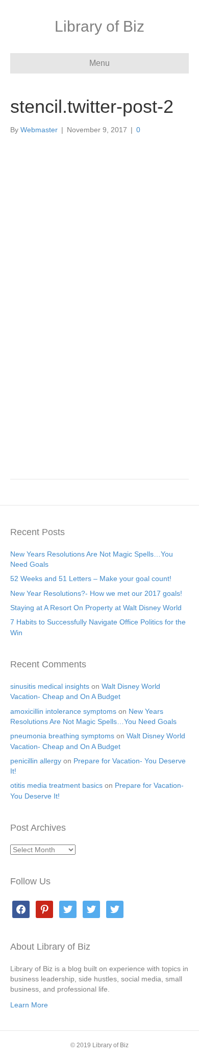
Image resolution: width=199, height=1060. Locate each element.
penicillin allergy (35, 761)
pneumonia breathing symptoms (62, 736)
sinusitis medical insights (49, 686)
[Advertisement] (99, 385)
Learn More (29, 1005)
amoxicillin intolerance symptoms (63, 711)
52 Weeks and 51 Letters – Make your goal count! (90, 578)
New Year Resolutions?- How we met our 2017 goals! (96, 593)
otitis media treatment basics (56, 785)
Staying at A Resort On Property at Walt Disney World (96, 608)
